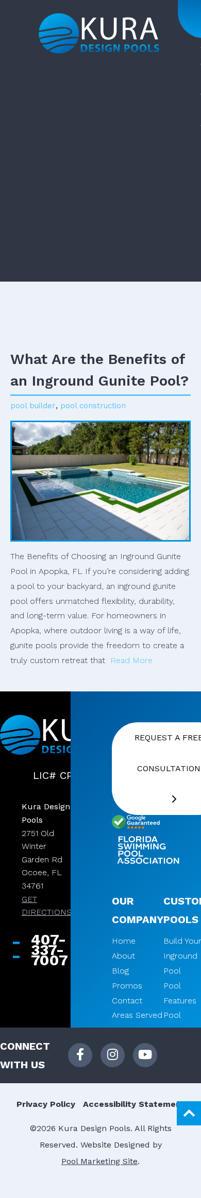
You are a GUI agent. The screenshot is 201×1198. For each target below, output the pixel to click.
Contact (127, 1000)
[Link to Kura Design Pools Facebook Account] (80, 1055)
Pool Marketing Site (99, 1161)
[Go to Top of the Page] (189, 1113)
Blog (120, 971)
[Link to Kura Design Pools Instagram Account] (112, 1055)
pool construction (93, 405)
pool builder (33, 405)
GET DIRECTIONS (47, 905)
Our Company (137, 910)
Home (124, 941)
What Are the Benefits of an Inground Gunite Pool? (99, 370)
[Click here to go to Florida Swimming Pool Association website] (148, 851)
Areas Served (137, 1015)
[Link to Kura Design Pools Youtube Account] (145, 1055)
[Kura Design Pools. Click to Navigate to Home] (99, 34)
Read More (132, 660)
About (123, 956)
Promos (127, 986)
